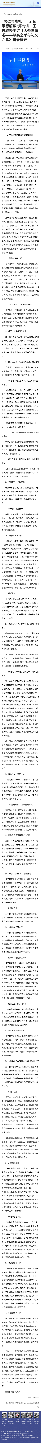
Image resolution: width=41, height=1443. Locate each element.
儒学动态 (18, 14)
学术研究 (11, 14)
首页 (5, 14)
